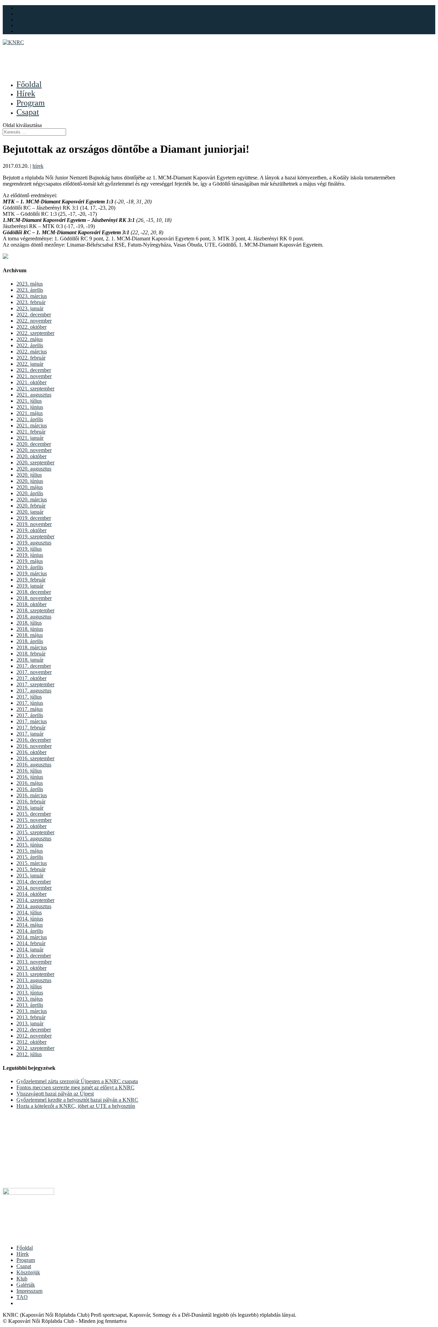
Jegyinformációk (34, 19)
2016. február (31, 801)
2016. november (34, 746)
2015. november (34, 820)
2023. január (29, 308)
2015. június (29, 845)
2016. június (29, 777)
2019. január (29, 586)
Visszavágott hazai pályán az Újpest (55, 1094)
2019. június (29, 555)
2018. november (34, 598)
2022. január (29, 364)
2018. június (29, 629)
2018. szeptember (35, 610)
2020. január (29, 512)
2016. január (29, 808)
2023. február (31, 302)
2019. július (29, 549)
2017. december (33, 666)
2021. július (29, 401)
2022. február (31, 358)
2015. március (31, 863)
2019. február (31, 580)
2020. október (31, 456)
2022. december (33, 314)
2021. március (31, 425)
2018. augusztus (33, 616)
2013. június (29, 993)
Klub (21, 8)
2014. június (29, 919)
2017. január (29, 734)
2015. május (29, 851)
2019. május (29, 561)
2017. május (29, 709)
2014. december (33, 882)
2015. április (29, 857)
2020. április (29, 493)
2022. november (34, 321)
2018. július (29, 623)
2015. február (31, 869)
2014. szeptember (35, 900)
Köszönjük (28, 13)
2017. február (31, 727)
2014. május (29, 925)
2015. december (33, 814)
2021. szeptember (35, 388)
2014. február (31, 943)
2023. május (29, 284)
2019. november (34, 524)
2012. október (31, 1042)
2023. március (31, 296)
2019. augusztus (33, 543)
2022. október (31, 327)
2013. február (31, 1017)
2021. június (29, 407)
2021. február (31, 432)
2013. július (29, 986)
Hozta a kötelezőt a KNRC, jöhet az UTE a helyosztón (75, 1106)
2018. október (31, 604)
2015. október (31, 826)
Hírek (22, 1254)
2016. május (29, 783)
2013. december (33, 956)
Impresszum (29, 1291)
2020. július (29, 475)
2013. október (31, 968)
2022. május (29, 339)
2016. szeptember (35, 758)
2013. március (31, 1011)
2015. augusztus (33, 838)
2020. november (34, 450)
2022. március (31, 351)
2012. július (29, 1054)
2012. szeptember (35, 1048)
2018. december (33, 592)
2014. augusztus (33, 906)
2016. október (31, 752)
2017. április (29, 715)
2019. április (29, 567)
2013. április (29, 1005)
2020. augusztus (33, 469)
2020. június (29, 481)
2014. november (34, 888)
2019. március (31, 573)
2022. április (29, 345)
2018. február (31, 653)
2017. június (29, 703)
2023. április (29, 290)
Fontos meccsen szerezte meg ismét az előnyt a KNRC (75, 1087)
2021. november (34, 376)
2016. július (29, 771)
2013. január (29, 1023)
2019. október (31, 530)
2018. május (29, 635)
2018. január (29, 660)
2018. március (31, 647)
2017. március (31, 721)
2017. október (31, 678)
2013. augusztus (33, 980)
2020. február (31, 506)
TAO (22, 1297)
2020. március (31, 499)
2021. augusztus (33, 395)
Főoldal (24, 1248)
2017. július (29, 697)
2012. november (34, 1036)
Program (25, 1260)
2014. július (29, 912)
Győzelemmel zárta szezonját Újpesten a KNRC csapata (77, 1081)
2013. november (34, 962)
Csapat (23, 1266)
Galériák (25, 25)
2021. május (29, 413)
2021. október (31, 382)
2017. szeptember (35, 684)
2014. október (31, 894)
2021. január (29, 438)
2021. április (29, 419)
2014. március (31, 937)
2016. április (29, 789)
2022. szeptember (35, 333)
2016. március (31, 795)
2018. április (29, 641)
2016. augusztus (33, 764)
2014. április (29, 931)
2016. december (33, 740)
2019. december (33, 518)
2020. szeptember (35, 462)
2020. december (33, 444)
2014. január (29, 949)
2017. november (34, 672)
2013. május (29, 999)
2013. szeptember (35, 974)
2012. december (33, 1029)
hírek (38, 166)
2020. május (29, 487)
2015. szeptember (35, 832)
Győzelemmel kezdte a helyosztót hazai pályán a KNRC (77, 1100)
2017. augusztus (33, 690)
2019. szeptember (35, 536)
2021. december (33, 370)
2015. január (29, 875)
